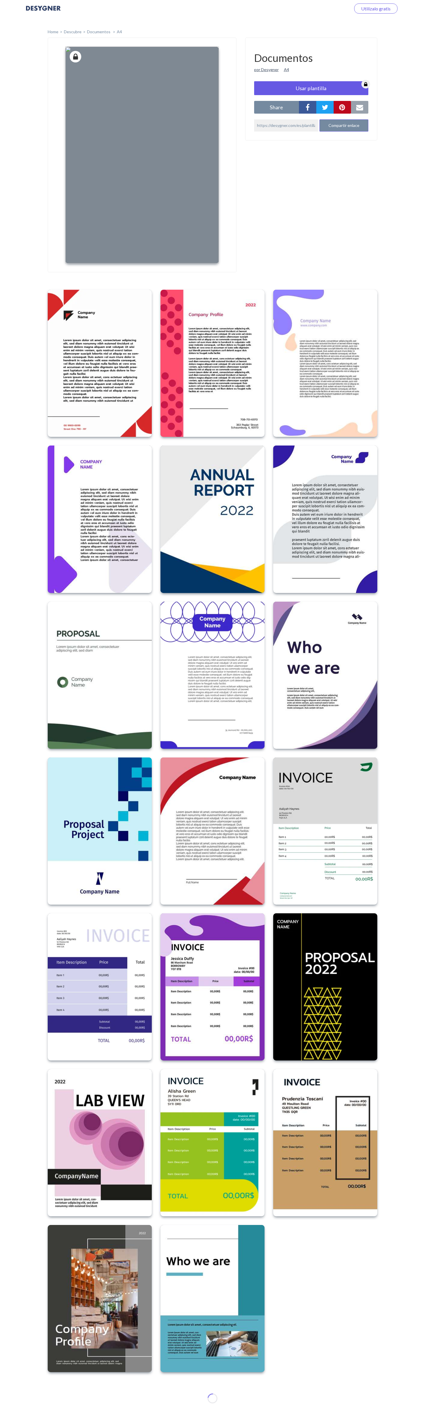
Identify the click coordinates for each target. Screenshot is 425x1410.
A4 (119, 31)
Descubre (73, 31)
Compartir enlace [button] (343, 125)
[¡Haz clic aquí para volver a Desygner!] (43, 12)
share (276, 107)
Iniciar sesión (331, 8)
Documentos (99, 31)
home (53, 31)
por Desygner (266, 69)
